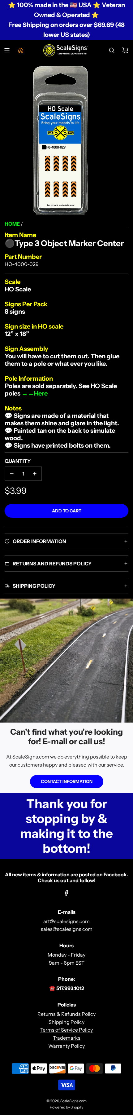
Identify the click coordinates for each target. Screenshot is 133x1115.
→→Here (35, 393)
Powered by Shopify (66, 1107)
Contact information (66, 781)
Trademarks (66, 1038)
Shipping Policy (66, 1022)
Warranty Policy (66, 1046)
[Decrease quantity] (12, 473)
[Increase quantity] (34, 473)
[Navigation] (7, 50)
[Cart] (125, 50)
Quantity (18, 461)
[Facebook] (66, 893)
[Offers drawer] (20, 50)
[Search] (111, 50)
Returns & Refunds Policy (66, 1014)
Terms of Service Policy (66, 1030)
